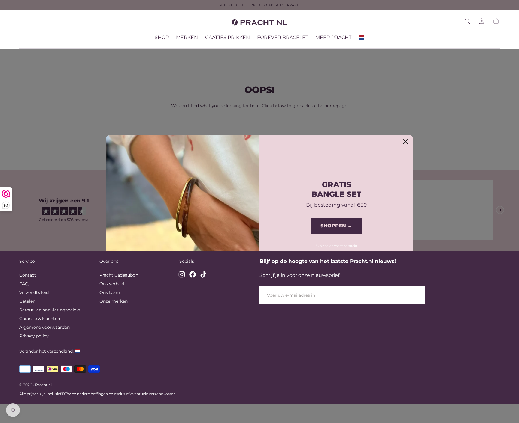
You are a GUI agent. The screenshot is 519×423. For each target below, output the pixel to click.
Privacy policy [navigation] (34, 336)
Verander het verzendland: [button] (46, 351)
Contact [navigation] (27, 275)
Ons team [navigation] (109, 292)
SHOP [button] (162, 37)
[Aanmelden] (481, 21)
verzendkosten (162, 394)
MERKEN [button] (187, 37)
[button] (467, 21)
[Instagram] (181, 274)
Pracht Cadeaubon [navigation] (118, 275)
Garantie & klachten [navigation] (39, 318)
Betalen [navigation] (27, 301)
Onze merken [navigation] (113, 301)
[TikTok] (203, 274)
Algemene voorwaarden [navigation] (44, 327)
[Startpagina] (259, 23)
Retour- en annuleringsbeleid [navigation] (49, 310)
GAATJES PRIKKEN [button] (227, 37)
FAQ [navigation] (24, 283)
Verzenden (402, 295)
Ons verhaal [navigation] (111, 283)
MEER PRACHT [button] (333, 37)
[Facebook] (192, 274)
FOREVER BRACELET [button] (282, 37)
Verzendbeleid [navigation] (34, 292)
